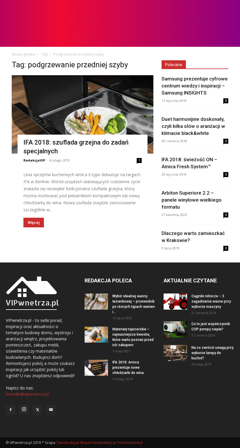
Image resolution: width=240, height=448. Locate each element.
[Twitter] (37, 410)
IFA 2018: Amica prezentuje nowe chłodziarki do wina (128, 367)
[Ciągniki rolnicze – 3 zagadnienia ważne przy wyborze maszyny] (175, 301)
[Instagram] (24, 409)
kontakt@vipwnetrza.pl (27, 394)
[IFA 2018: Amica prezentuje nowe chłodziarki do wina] (96, 368)
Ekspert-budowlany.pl (98, 442)
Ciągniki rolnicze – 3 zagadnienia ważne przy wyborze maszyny (211, 301)
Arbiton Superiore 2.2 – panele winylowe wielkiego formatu (192, 200)
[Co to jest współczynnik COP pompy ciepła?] (175, 329)
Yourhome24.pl (130, 442)
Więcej (34, 222)
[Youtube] (51, 410)
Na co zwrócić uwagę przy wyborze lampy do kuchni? (212, 353)
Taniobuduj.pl (67, 442)
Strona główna (23, 54)
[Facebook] (10, 410)
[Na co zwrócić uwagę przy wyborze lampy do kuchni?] (175, 353)
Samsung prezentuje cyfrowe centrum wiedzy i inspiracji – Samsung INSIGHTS (195, 86)
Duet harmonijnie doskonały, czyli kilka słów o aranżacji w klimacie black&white (193, 126)
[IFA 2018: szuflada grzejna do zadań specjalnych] (82, 114)
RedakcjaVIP (34, 160)
